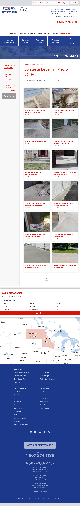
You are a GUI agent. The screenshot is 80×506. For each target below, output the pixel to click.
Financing (17, 421)
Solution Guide (19, 401)
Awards (16, 415)
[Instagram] (40, 432)
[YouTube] (31, 432)
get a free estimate (40, 445)
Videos (42, 395)
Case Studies (44, 405)
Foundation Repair (40, 41)
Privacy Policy (42, 499)
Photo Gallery (9, 96)
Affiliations (17, 411)
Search (75, 3)
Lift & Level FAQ (9, 91)
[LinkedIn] (35, 432)
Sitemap (61, 499)
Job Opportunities (20, 418)
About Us (17, 391)
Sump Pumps (44, 376)
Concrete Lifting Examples (9, 86)
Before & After (45, 408)
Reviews (43, 391)
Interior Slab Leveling (8, 81)
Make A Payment (63, 3)
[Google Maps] (49, 432)
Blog (15, 405)
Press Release (18, 395)
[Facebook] (44, 432)
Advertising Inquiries (21, 425)
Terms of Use (52, 499)
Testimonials (44, 401)
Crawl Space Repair (72, 41)
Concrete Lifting (25, 41)
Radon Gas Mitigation (56, 41)
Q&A (15, 398)
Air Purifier (17, 382)
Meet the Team (19, 408)
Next (55, 279)
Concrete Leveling (9, 66)
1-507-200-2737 (40, 463)
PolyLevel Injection (7, 75)
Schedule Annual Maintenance (45, 3)
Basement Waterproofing (9, 41)
